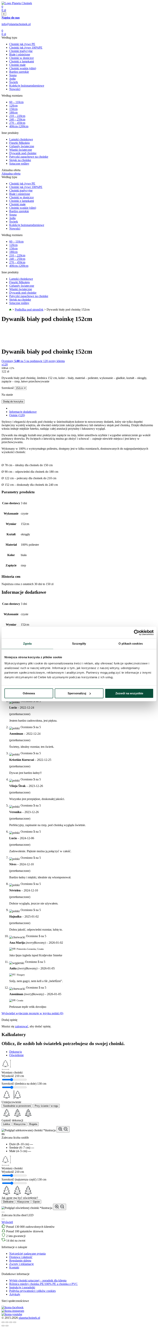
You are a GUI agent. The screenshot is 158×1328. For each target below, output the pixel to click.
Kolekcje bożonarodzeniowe (26, 85)
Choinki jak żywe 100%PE (25, 47)
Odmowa (29, 693)
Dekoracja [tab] (15, 1051)
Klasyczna (19, 1124)
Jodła (12, 78)
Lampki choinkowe (21, 139)
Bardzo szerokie (19, 71)
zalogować (21, 1026)
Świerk (13, 82)
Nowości (14, 89)
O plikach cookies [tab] (130, 643)
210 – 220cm (17, 116)
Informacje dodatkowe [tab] (23, 411)
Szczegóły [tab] (79, 643)
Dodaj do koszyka (13, 401)
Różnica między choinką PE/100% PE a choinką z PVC (43, 1284)
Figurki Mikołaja (19, 142)
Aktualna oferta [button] (11, 173)
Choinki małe (17, 64)
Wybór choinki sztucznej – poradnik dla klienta (37, 1280)
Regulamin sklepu (20, 1260)
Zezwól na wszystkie (129, 693)
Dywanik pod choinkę (22, 153)
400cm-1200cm (18, 126)
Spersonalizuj (77, 693)
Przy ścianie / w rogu (46, 1105)
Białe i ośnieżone (19, 54)
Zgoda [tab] (27, 643)
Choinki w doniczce (21, 58)
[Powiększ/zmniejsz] (14, 1322)
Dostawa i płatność (20, 1257)
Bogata (33, 1124)
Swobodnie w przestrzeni (17, 1105)
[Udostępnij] (6, 1322)
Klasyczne (23, 1201)
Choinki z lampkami (21, 61)
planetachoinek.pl (29, 1317)
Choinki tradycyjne (21, 51)
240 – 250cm (17, 119)
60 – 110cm (16, 102)
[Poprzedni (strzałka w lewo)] (3, 1325)
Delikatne (8, 1201)
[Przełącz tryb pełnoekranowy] (10, 1322)
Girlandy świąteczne (21, 146)
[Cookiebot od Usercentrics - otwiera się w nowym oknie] (137, 632)
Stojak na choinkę (20, 160)
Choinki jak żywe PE (22, 44)
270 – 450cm (17, 122)
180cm (13, 112)
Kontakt (14, 1267)
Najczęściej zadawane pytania (27, 1253)
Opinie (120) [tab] (17, 415)
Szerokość (8, 388)
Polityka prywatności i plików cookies (32, 1290)
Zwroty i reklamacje (21, 1264)
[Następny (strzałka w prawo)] (6, 1325)
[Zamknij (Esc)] (3, 1322)
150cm (13, 109)
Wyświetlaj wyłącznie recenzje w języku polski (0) (32, 1013)
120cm (13, 105)
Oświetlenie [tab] (16, 1055)
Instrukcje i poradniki (22, 1287)
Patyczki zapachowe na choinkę (28, 156)
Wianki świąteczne (20, 149)
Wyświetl (7, 1222)
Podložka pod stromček (29, 309)
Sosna (13, 75)
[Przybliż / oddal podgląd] (63, 1129)
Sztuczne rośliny (19, 163)
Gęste (36, 1201)
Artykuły (14, 1294)
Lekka (6, 1124)
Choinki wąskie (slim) (22, 68)
